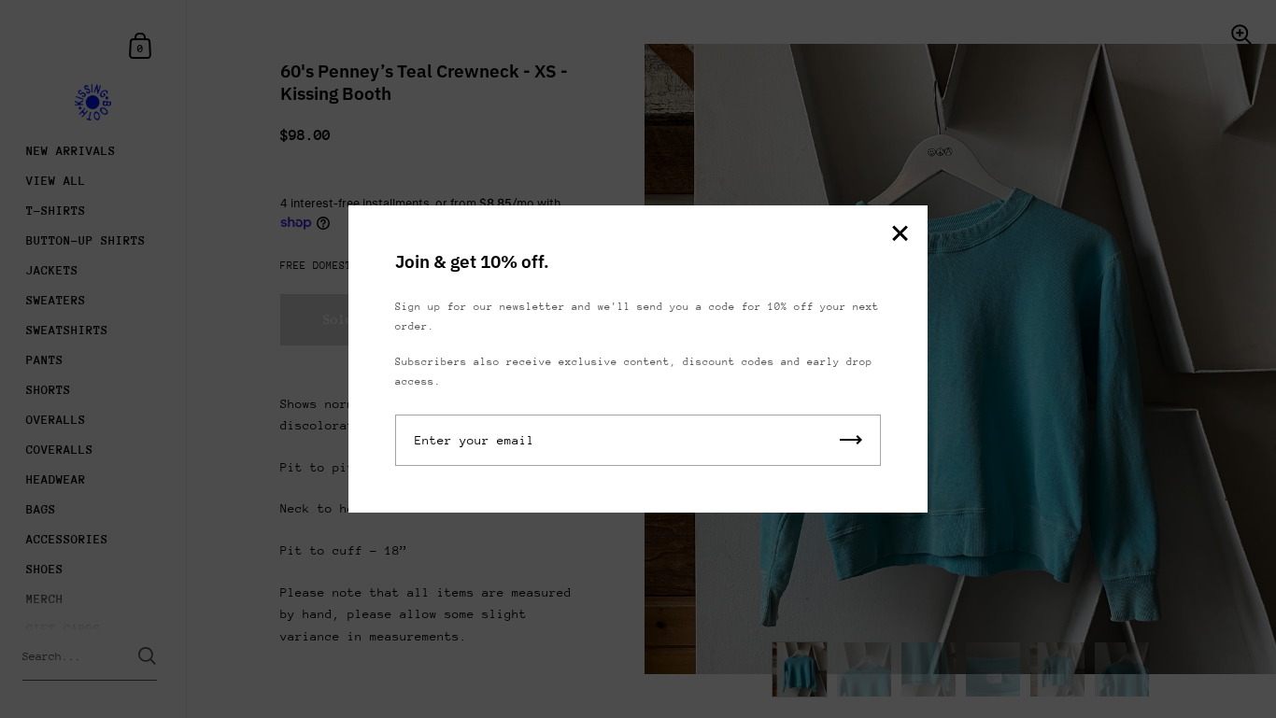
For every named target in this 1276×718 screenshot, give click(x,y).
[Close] (900, 234)
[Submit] (851, 440)
